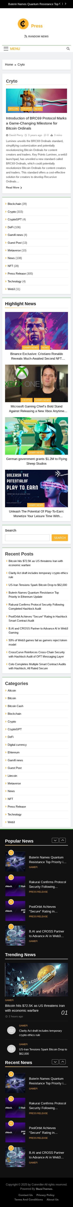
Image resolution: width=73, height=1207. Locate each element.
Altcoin (12, 690)
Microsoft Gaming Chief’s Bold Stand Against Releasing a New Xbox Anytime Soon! (36, 411)
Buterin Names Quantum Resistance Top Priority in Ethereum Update (33, 4)
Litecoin (12, 775)
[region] (36, 1175)
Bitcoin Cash (15, 706)
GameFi (33, 867)
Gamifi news (15, 234)
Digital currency (17, 744)
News (11, 258)
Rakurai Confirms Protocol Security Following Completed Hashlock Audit (47, 886)
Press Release (17, 273)
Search (10, 530)
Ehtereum (14, 752)
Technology (15, 281)
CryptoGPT (15, 219)
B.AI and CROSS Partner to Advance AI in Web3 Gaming (46, 936)
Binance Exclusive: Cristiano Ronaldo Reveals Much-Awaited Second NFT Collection (36, 358)
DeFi (10, 227)
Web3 (11, 289)
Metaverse (14, 250)
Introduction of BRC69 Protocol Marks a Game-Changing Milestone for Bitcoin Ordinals (36, 123)
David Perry (16, 135)
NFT (10, 265)
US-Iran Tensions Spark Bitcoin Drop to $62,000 (38, 584)
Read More (12, 187)
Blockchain (14, 203)
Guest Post (15, 242)
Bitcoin (13, 109)
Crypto (12, 211)
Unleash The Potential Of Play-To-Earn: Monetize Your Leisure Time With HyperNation (36, 516)
